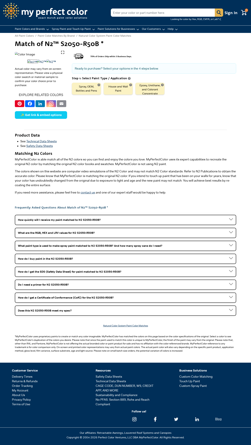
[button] (219, 13)
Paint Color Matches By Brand (56, 35)
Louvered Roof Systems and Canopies (147, 432)
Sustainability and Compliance (116, 395)
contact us (88, 192)
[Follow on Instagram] (134, 419)
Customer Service (25, 370)
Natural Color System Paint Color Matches (105, 35)
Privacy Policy (21, 399)
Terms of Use (21, 404)
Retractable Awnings (110, 432)
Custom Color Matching (196, 376)
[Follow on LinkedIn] (197, 419)
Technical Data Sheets (41, 141)
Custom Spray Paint (193, 386)
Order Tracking (22, 386)
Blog (218, 419)
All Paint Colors (24, 35)
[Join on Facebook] (155, 419)
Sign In (231, 12)
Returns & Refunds (25, 381)
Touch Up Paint (189, 381)
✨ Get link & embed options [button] (41, 115)
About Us (18, 395)
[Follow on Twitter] (176, 419)
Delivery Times (22, 376)
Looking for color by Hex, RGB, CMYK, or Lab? (195, 19)
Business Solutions (193, 370)
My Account (20, 390)
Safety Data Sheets (39, 146)
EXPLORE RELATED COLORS (41, 95)
